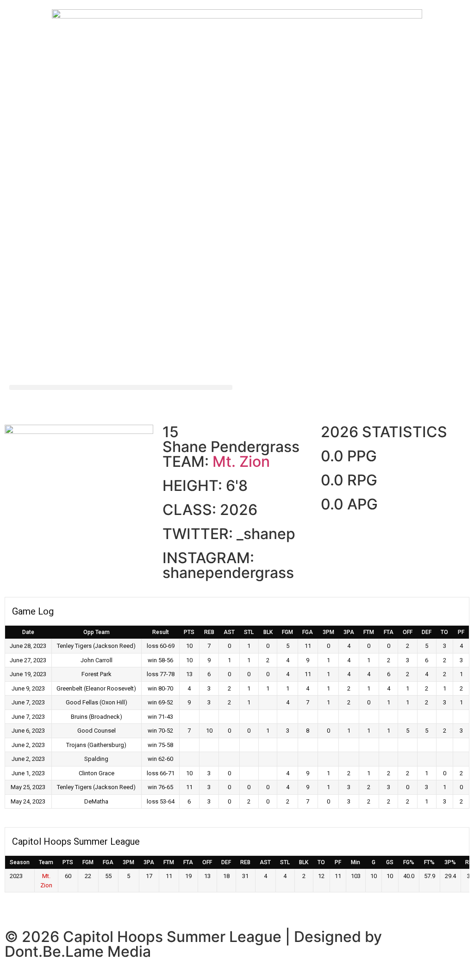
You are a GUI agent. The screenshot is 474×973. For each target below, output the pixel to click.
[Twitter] (253, 396)
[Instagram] (278, 396)
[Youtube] (304, 396)
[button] (120, 387)
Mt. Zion (241, 461)
